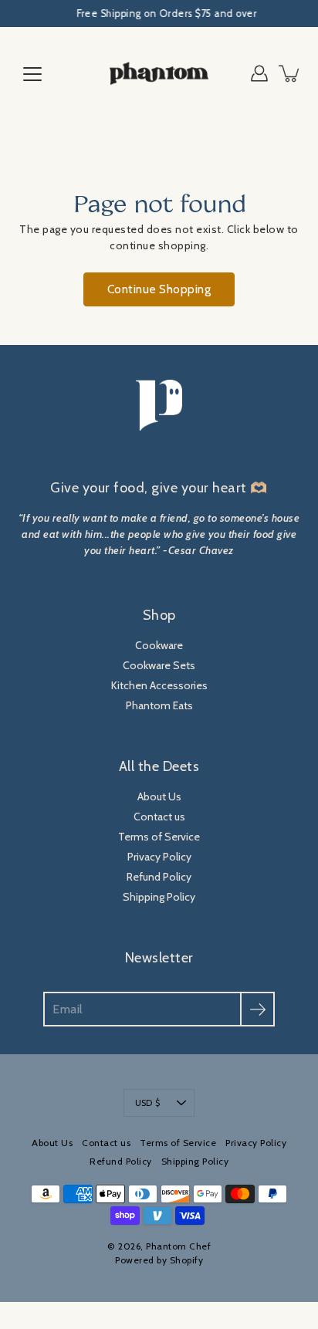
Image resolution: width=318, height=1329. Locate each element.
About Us (159, 796)
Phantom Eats (159, 705)
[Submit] (257, 1009)
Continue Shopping (159, 289)
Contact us (159, 816)
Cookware (159, 645)
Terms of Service (159, 837)
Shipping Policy (159, 897)
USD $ (147, 1102)
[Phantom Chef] (159, 73)
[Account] (259, 73)
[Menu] (32, 74)
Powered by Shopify (159, 1260)
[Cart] (290, 73)
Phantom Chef (178, 1246)
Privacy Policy (159, 857)
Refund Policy (159, 877)
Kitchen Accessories (159, 685)
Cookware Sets (159, 665)
